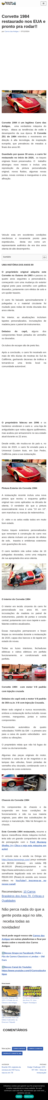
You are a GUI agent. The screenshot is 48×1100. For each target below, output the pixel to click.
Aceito (19, 1096)
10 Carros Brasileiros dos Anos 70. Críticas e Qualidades (23, 896)
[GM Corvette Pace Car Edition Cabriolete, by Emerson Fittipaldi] (11, 1011)
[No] (45, 1091)
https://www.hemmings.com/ (16, 859)
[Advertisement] (24, 59)
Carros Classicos (35, 1048)
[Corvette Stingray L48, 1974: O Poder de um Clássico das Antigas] (11, 991)
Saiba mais (29, 1096)
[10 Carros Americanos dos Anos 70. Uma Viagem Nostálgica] (32, 991)
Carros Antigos (19, 1048)
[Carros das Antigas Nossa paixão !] (9, 3)
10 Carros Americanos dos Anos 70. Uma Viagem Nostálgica (31, 1000)
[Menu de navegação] (43, 3)
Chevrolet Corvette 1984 (12, 1053)
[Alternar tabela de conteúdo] (43, 257)
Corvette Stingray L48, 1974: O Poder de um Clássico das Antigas (10, 1000)
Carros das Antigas (12, 31)
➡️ (3, 953)
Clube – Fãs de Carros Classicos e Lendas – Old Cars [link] (23, 956)
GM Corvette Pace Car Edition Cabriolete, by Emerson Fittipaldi (10, 1020)
